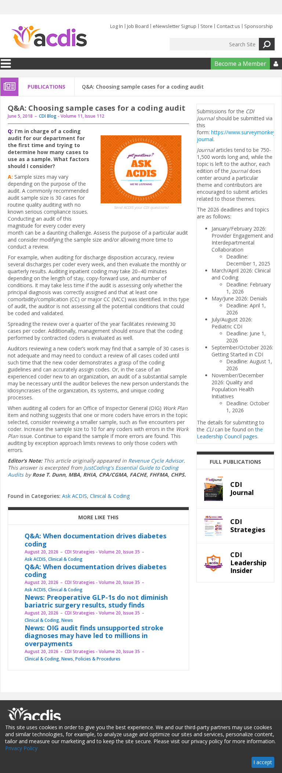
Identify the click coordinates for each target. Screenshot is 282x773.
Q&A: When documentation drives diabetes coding (95, 539)
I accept (262, 762)
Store (206, 26)
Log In (116, 26)
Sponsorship (258, 26)
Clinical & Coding (110, 495)
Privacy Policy (21, 748)
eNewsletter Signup (174, 26)
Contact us (228, 26)
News (67, 620)
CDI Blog (48, 116)
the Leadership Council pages (230, 433)
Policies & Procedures (97, 659)
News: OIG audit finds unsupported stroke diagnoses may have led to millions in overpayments (94, 635)
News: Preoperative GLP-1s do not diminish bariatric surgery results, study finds (96, 601)
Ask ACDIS (74, 495)
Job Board (138, 26)
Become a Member (240, 64)
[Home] (49, 37)
